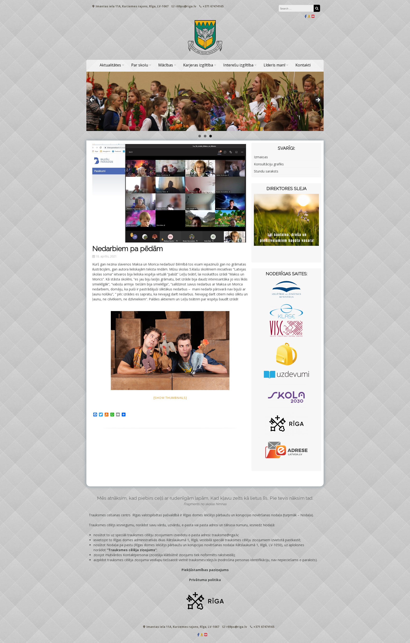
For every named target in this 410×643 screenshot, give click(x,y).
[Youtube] (313, 16)
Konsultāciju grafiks (269, 164)
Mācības (165, 65)
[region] (205, 101)
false (92, 100)
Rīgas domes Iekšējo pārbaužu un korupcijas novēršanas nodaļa (232, 515)
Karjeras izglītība (198, 65)
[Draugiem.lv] (309, 16)
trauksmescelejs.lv (203, 560)
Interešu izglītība (238, 65)
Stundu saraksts (266, 171)
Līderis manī (274, 65)
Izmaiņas (261, 157)
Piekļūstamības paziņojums (205, 570)
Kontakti (303, 65)
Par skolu (139, 65)
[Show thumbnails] (170, 398)
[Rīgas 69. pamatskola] (204, 55)
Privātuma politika (205, 580)
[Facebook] (306, 16)
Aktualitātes (110, 65)
